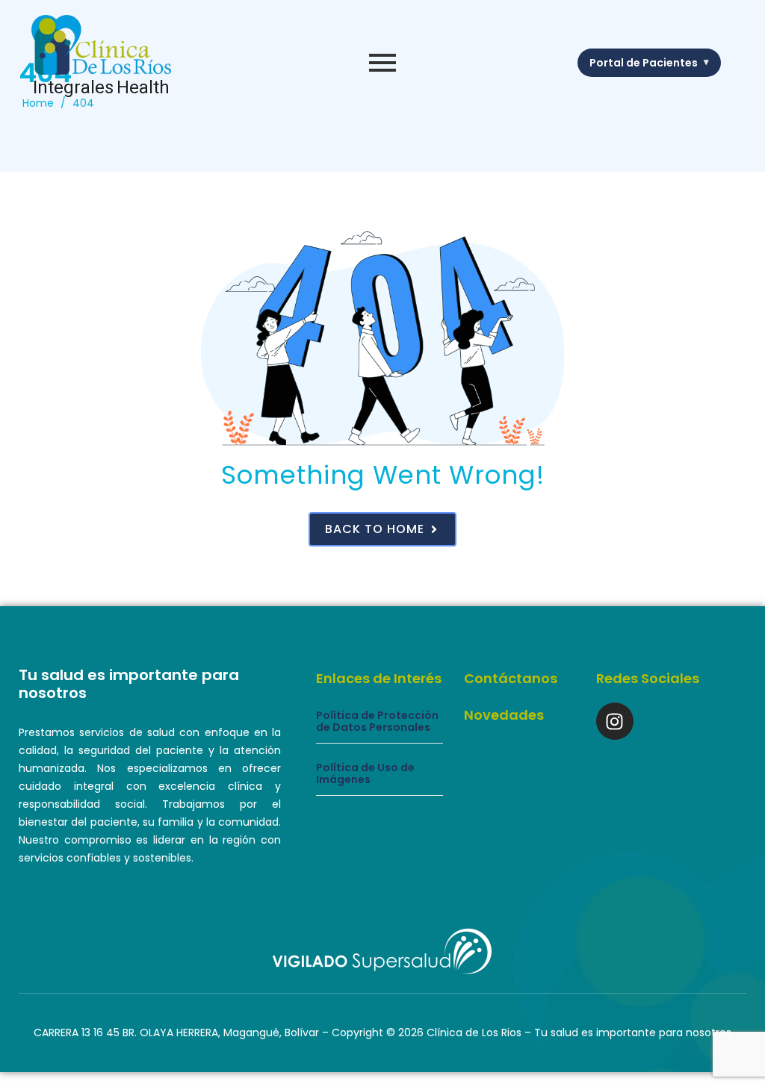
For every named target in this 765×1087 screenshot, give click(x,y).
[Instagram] (615, 721)
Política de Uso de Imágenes (365, 773)
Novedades (504, 715)
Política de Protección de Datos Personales (377, 721)
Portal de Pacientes (649, 62)
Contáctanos (510, 678)
